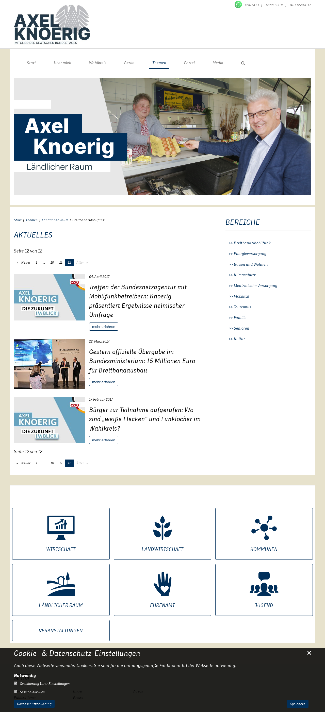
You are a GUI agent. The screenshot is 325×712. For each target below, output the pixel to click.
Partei (189, 62)
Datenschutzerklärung (34, 704)
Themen (159, 62)
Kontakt (252, 5)
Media (218, 62)
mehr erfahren (103, 327)
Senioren (241, 328)
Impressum (273, 5)
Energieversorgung (250, 254)
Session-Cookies (32, 692)
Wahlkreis (97, 62)
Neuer (25, 262)
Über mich (62, 62)
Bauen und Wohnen (251, 264)
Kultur (239, 339)
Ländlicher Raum (55, 220)
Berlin (129, 62)
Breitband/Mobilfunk (252, 243)
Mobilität (242, 296)
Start (31, 62)
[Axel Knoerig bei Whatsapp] (239, 4)
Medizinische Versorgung (255, 286)
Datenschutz (299, 5)
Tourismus (242, 307)
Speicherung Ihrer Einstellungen (44, 684)
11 (60, 262)
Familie (240, 318)
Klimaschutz (245, 275)
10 (52, 262)
